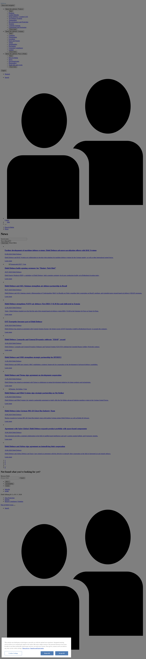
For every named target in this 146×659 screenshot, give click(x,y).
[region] (36, 647)
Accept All (62, 653)
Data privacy (26, 648)
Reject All (47, 653)
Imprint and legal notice (37, 648)
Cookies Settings (13, 653)
